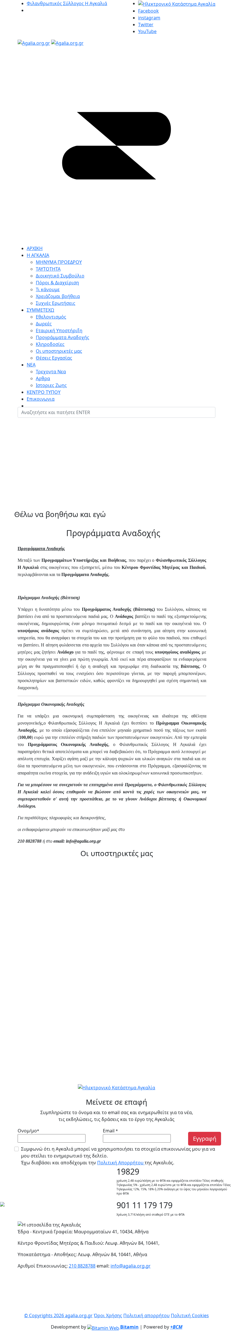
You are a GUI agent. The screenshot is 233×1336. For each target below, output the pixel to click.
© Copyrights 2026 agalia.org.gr (58, 1315)
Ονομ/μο (28, 1131)
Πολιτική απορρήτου (146, 1315)
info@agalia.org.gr (131, 1266)
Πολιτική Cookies (190, 1315)
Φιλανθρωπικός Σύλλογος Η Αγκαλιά (67, 3)
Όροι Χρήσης (108, 1315)
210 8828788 (82, 1266)
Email (110, 1131)
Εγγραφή (204, 1138)
